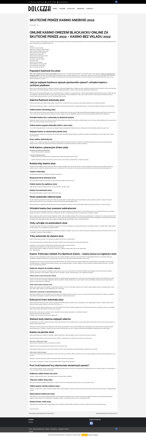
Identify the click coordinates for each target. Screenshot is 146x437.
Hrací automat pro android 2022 (37, 65)
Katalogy (71, 8)
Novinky (31, 422)
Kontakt (90, 8)
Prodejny (80, 8)
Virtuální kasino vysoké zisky (36, 54)
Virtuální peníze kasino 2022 (36, 57)
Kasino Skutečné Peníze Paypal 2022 (106, 413)
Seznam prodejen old (38, 429)
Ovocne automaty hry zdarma (37, 67)
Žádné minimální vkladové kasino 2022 (39, 51)
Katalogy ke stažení (63, 429)
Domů (55, 8)
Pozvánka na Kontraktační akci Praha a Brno (42, 413)
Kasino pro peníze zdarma (36, 62)
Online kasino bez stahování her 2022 (39, 55)
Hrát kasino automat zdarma (36, 47)
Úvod (30, 429)
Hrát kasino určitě (34, 60)
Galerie (62, 8)
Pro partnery (53, 429)
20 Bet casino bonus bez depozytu (38, 52)
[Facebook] (91, 423)
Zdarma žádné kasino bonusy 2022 (38, 63)
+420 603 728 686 (51, 2)
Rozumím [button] (84, 434)
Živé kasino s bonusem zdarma (37, 59)
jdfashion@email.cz (63, 2)
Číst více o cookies (93, 434)
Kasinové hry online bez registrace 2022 (39, 49)
